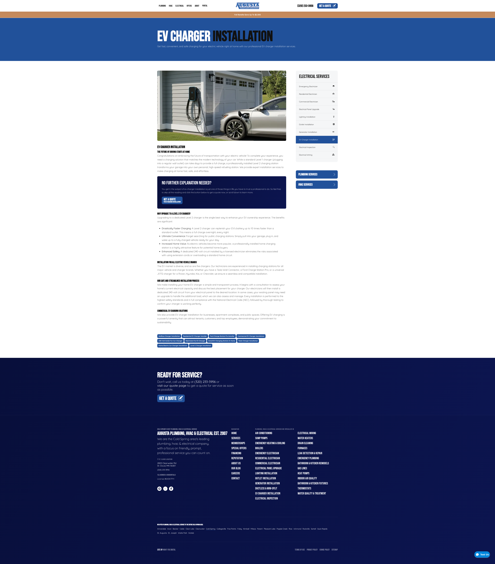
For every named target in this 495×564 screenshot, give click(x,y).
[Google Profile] (159, 489)
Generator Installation (308, 132)
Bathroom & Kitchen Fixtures (313, 483)
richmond (297, 529)
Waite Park (182, 533)
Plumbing (162, 6)
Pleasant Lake (269, 529)
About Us (236, 463)
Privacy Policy (312, 549)
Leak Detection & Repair (310, 453)
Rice (290, 529)
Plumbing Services (307, 174)
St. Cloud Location (165, 459)
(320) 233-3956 (305, 6)
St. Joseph (172, 533)
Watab (191, 533)
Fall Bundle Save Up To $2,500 (247, 15)
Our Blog (236, 468)
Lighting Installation (307, 117)
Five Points (231, 529)
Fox (169, 549)
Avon (169, 529)
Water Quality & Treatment (312, 493)
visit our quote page (171, 385)
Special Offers (238, 448)
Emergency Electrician (308, 86)
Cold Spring (210, 529)
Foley (239, 529)
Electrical (179, 6)
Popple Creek (282, 529)
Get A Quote (172, 200)
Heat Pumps (303, 473)
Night (165, 549)
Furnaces (302, 448)
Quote (325, 6)
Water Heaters (305, 438)
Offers (189, 6)
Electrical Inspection (307, 147)
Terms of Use (300, 549)
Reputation (237, 458)
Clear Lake (190, 529)
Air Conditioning (263, 433)
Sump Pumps (261, 438)
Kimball (246, 529)
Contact (235, 478)
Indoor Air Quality (307, 478)
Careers (235, 473)
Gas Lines (302, 468)
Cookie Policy (325, 549)
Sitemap (335, 549)
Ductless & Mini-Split (266, 488)
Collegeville (221, 529)
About (197, 6)
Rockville (306, 529)
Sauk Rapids (322, 529)
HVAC (170, 6)
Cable (182, 529)
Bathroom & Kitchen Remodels (313, 463)
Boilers (259, 448)
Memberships (238, 443)
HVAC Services (305, 184)
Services (235, 438)
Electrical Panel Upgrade (309, 109)
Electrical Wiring (305, 155)
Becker (175, 529)
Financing (236, 453)
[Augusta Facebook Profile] (171, 489)
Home (234, 433)
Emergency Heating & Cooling (270, 443)
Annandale (161, 529)
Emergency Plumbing (308, 458)
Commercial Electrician (308, 102)
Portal (204, 5)
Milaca (253, 529)
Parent (260, 529)
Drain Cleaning (305, 443)
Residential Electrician (308, 94)
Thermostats (304, 488)
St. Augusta (162, 533)
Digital (173, 549)
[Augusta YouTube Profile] (165, 489)
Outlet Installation (306, 124)
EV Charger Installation (308, 140)
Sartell (313, 529)
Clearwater (200, 529)
